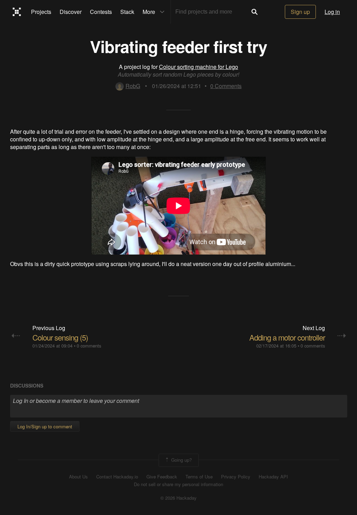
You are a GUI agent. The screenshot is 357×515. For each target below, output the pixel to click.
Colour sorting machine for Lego (198, 67)
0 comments (89, 345)
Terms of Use (199, 477)
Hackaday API (273, 477)
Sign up (300, 12)
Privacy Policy (235, 477)
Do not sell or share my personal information (178, 484)
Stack (127, 12)
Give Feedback (161, 477)
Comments (226, 86)
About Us (78, 477)
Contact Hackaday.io (117, 477)
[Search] (254, 12)
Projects (41, 12)
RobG (133, 86)
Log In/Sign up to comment (44, 426)
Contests (101, 12)
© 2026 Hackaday (178, 498)
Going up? (181, 459)
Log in (332, 12)
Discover (71, 12)
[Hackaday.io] (17, 12)
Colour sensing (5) (60, 337)
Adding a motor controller (287, 337)
